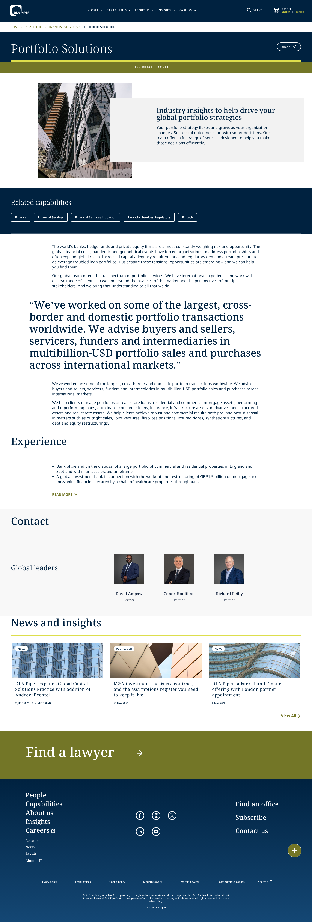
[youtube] (156, 831)
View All (288, 715)
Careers (185, 10)
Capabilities (117, 10)
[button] (277, 47)
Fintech (187, 217)
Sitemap (263, 882)
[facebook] (140, 815)
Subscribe (250, 817)
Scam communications (231, 882)
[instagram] (156, 815)
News (30, 847)
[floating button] (294, 850)
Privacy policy (49, 882)
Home (14, 27)
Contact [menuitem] (165, 67)
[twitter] (172, 815)
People (93, 10)
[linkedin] (140, 831)
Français (299, 11)
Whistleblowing (190, 882)
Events (31, 853)
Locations (33, 840)
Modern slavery (152, 882)
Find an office (257, 804)
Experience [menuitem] (144, 67)
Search (259, 10)
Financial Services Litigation (95, 217)
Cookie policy (117, 882)
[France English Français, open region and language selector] (276, 10)
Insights (164, 10)
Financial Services (63, 27)
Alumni (32, 860)
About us (141, 10)
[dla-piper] (21, 10)
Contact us (251, 830)
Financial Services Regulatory (149, 217)
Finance (20, 217)
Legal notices (83, 882)
